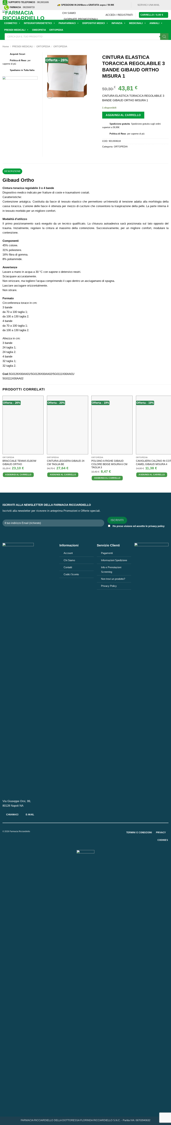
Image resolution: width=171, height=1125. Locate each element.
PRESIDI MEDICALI (14, 30)
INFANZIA (117, 23)
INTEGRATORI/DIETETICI (38, 23)
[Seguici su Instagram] (167, 5)
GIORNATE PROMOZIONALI (81, 19)
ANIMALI (154, 23)
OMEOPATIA (39, 30)
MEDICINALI (136, 23)
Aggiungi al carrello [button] (18, 474)
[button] (119, 15)
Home (6, 46)
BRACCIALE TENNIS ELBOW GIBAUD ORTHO (19, 462)
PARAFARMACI (67, 23)
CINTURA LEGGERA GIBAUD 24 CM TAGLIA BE (65, 462)
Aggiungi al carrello (123, 115)
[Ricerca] (164, 36)
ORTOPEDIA (56, 30)
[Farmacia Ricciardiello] (30, 15)
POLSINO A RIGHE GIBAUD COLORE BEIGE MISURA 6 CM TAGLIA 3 (109, 464)
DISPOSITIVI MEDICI (93, 23)
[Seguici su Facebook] (163, 5)
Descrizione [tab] (12, 171)
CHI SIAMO (69, 13)
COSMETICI (10, 23)
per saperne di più (135, 133)
